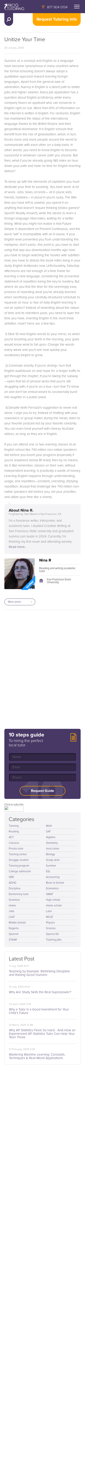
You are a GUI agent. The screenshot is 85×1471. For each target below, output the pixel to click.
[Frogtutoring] (13, 7)
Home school (54, 905)
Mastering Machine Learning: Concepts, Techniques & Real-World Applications (37, 1056)
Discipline (14, 888)
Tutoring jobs (53, 939)
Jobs (11, 911)
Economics (52, 888)
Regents (14, 928)
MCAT (49, 917)
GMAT (49, 894)
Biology (50, 854)
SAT (48, 831)
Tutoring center (18, 854)
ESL (48, 871)
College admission (20, 871)
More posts (14, 601)
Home (12, 905)
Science (51, 928)
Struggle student (19, 860)
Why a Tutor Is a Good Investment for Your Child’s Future (39, 1011)
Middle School (17, 922)
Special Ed (52, 934)
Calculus (14, 843)
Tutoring (14, 826)
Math (49, 826)
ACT (11, 837)
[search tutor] (8, 19)
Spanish (14, 934)
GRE (11, 877)
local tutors (52, 848)
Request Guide (42, 791)
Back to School (55, 882)
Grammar (14, 900)
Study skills (53, 860)
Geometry (52, 843)
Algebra (50, 837)
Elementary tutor (19, 894)
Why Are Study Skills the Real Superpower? (40, 992)
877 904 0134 (57, 7)
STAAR (13, 939)
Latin (49, 911)
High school (53, 900)
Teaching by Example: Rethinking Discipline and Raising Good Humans (39, 973)
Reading (14, 831)
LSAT (12, 917)
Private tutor (16, 848)
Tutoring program (19, 865)
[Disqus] (42, 669)
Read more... (18, 547)
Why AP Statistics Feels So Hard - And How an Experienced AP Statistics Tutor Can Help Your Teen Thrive (42, 1034)
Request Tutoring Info (57, 19)
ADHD (12, 882)
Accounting (53, 877)
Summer (51, 865)
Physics (50, 922)
